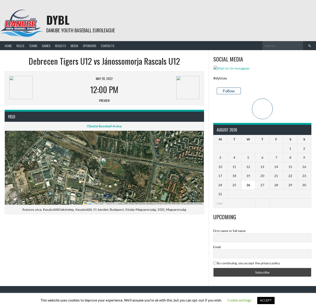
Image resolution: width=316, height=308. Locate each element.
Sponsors (89, 45)
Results (60, 45)
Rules (20, 45)
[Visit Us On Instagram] (231, 68)
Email (217, 247)
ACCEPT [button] (266, 300)
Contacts (107, 45)
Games (46, 45)
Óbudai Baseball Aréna (104, 126)
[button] (104, 163)
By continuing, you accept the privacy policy (248, 263)
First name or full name (229, 231)
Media (74, 45)
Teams (33, 45)
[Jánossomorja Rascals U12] (167, 87)
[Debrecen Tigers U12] (41, 87)
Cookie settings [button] (239, 300)
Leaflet (90, 203)
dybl (57, 20)
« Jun (219, 203)
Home (8, 45)
